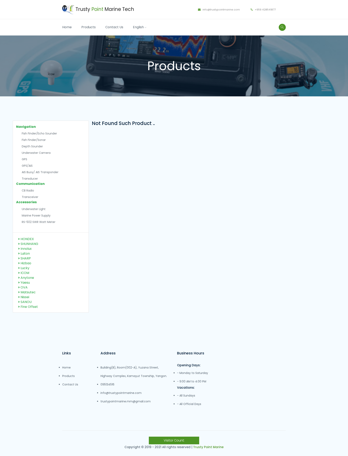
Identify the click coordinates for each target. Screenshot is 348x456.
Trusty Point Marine (208, 447)
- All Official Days (189, 404)
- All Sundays (186, 396)
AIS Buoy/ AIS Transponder (40, 172)
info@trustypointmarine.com (221, 9)
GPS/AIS (27, 166)
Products (88, 27)
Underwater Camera (36, 153)
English (139, 27)
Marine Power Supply (36, 215)
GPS (24, 159)
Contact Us (114, 27)
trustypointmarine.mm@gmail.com (125, 401)
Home (67, 27)
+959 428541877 (265, 9)
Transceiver (30, 197)
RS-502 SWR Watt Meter (38, 222)
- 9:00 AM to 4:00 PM (191, 381)
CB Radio (28, 190)
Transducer (30, 179)
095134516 (107, 384)
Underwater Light (34, 209)
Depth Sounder (32, 146)
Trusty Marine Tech (104, 9)
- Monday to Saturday (192, 373)
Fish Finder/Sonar (34, 140)
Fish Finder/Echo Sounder (39, 133)
